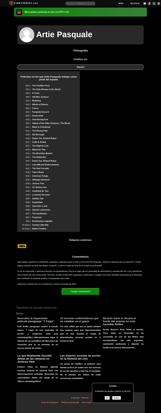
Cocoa (35, 108)
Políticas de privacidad (70, 402)
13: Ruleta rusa (39, 187)
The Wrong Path (40, 131)
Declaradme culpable (42, 221)
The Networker (39, 157)
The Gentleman (39, 214)
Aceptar (116, 398)
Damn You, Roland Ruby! (44, 138)
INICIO (120, 3)
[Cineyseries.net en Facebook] (149, 3)
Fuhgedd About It (40, 112)
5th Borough (38, 134)
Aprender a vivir (39, 206)
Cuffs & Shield (39, 142)
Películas (85, 398)
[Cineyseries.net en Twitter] (154, 3)
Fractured (37, 217)
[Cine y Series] (23, 5)
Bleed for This (39, 150)
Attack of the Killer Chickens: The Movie (51, 123)
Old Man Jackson (40, 97)
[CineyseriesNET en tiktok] (158, 3)
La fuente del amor (41, 195)
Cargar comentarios (80, 291)
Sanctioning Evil (40, 119)
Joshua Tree (38, 183)
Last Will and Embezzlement (45, 165)
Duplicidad (37, 202)
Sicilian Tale (38, 198)
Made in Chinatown (41, 127)
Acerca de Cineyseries (49, 402)
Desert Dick (37, 116)
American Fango (40, 176)
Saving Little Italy (40, 225)
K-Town (35, 93)
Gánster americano (41, 210)
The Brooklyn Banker (42, 153)
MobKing (36, 101)
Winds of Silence (40, 104)
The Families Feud (41, 86)
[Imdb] (22, 246)
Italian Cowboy (39, 229)
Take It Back (38, 172)
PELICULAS (135, 3)
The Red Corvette (40, 168)
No (107, 398)
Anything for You (40, 191)
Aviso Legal (86, 402)
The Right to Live (40, 146)
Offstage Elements (41, 180)
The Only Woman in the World (46, 89)
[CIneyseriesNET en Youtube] (144, 3)
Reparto (80, 67)
